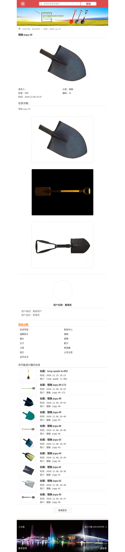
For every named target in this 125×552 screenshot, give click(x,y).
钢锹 (46, 29)
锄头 (22, 338)
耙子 (66, 343)
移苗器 (67, 348)
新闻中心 (68, 329)
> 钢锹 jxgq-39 (54, 29)
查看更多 (62, 510)
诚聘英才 (24, 334)
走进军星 (24, 329)
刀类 (22, 348)
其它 (22, 352)
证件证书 (24, 357)
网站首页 (38, 29)
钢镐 (66, 338)
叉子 (22, 343)
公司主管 (68, 352)
